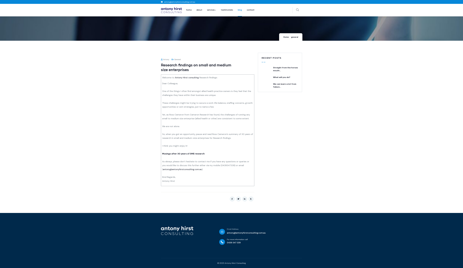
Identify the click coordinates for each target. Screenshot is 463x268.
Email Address (232, 229)
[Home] (171, 10)
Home (286, 37)
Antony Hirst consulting (187, 77)
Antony (166, 59)
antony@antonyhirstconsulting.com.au (182, 169)
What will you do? (281, 77)
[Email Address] (222, 232)
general (294, 37)
